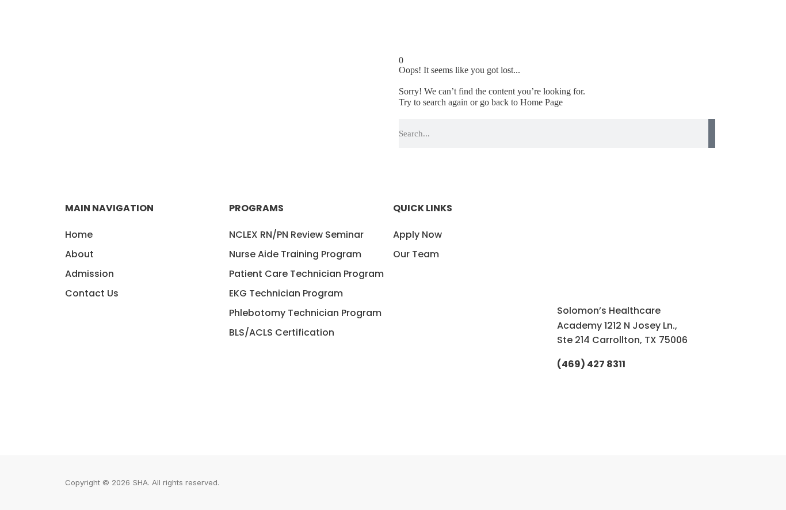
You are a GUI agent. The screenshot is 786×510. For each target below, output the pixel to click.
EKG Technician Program (286, 293)
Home (79, 234)
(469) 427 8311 (591, 364)
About (79, 254)
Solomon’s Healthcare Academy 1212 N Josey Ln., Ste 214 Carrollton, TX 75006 (622, 325)
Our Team (416, 254)
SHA (140, 482)
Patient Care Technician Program (306, 273)
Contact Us (92, 293)
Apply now (417, 234)
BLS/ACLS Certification (281, 332)
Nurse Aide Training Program (295, 254)
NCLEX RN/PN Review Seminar (296, 234)
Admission (89, 273)
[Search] (711, 133)
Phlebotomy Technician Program (305, 312)
